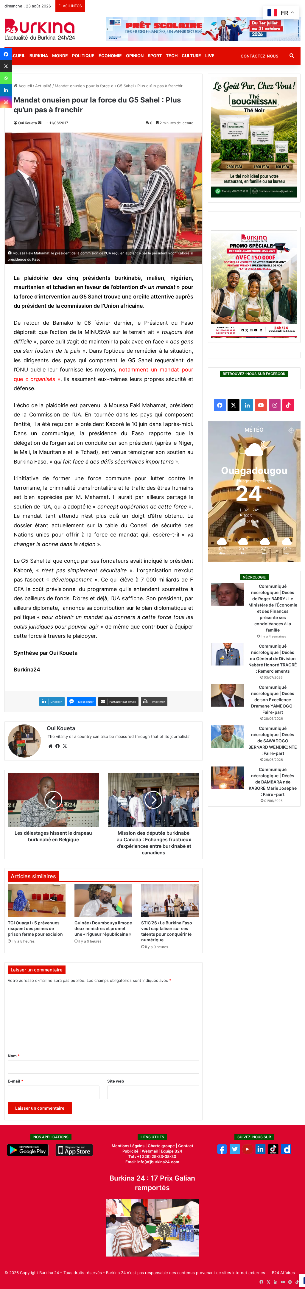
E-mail (15, 1081)
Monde (60, 55)
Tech (172, 55)
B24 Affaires (283, 1272)
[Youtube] (247, 1152)
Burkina (38, 55)
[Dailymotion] (286, 1152)
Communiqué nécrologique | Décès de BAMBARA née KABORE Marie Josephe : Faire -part (273, 782)
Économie (110, 55)
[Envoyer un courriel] (39, 123)
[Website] (50, 746)
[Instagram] (6, 102)
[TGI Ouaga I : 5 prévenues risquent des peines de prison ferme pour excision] (37, 900)
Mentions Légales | (130, 1145)
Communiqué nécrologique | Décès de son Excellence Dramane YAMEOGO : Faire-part (273, 700)
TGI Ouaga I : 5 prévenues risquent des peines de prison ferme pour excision (35, 928)
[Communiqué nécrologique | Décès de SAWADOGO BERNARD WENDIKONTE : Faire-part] (227, 736)
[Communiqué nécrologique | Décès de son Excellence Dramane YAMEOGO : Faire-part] (227, 695)
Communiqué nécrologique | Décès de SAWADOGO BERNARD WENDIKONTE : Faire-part (272, 741)
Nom (14, 1055)
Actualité (43, 85)
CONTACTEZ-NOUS (259, 56)
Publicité (130, 1151)
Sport (155, 55)
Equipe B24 (171, 1151)
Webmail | (151, 1151)
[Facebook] (6, 54)
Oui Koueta (27, 123)
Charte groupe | (163, 1145)
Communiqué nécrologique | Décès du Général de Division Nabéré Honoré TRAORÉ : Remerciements (272, 658)
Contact (185, 1145)
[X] (6, 66)
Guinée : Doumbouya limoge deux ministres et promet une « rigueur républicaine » (103, 928)
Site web (115, 1081)
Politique (83, 55)
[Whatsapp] (6, 78)
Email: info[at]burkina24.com (152, 1161)
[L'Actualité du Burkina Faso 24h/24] (39, 29)
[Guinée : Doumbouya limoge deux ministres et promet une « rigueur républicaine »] (103, 900)
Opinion (135, 55)
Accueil (24, 85)
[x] (235, 1152)
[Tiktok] (273, 1152)
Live (209, 55)
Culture (191, 55)
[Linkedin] (6, 90)
